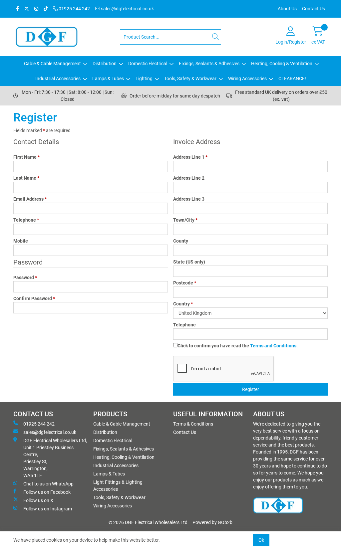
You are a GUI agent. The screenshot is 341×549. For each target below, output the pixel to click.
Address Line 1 (190, 157)
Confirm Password (34, 298)
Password (25, 277)
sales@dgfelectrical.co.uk (127, 8)
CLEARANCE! (292, 78)
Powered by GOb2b (212, 522)
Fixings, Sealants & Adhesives (209, 63)
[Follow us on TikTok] (45, 9)
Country (183, 303)
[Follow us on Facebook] (17, 9)
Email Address (30, 199)
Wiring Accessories (247, 78)
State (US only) (189, 262)
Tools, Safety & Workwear (190, 78)
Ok (261, 540)
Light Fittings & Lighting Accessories (118, 485)
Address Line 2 (188, 178)
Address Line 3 (188, 199)
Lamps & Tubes (108, 78)
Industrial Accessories (58, 78)
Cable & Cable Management (52, 63)
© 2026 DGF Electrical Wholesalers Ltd (148, 522)
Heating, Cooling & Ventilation (281, 63)
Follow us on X (38, 500)
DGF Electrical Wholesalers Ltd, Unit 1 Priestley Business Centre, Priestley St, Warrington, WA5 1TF (55, 458)
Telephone (26, 220)
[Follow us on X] (27, 9)
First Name (26, 157)
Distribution (105, 63)
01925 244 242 (74, 8)
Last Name (26, 178)
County (180, 241)
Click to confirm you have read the (237, 345)
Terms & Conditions (193, 424)
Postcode (184, 282)
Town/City (185, 220)
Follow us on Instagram (47, 508)
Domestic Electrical (147, 63)
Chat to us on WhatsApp (48, 483)
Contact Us (313, 8)
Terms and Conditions (273, 345)
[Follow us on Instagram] (36, 9)
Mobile (20, 241)
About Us (287, 8)
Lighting (144, 78)
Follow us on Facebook (47, 492)
